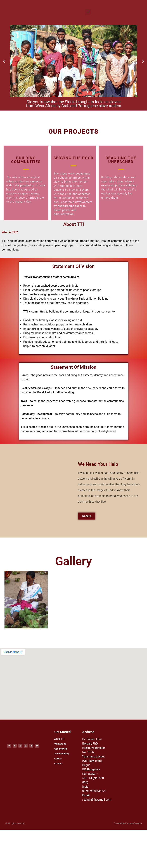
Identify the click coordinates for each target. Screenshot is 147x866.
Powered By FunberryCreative (128, 823)
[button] (88, 12)
